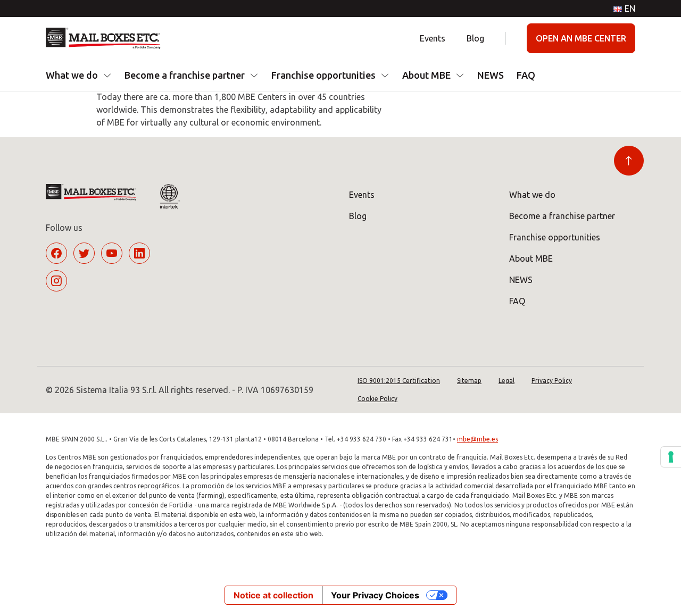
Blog (475, 38)
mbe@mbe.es (477, 439)
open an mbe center (581, 38)
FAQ (526, 75)
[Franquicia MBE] (107, 38)
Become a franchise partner (184, 75)
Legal (506, 380)
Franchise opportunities (323, 75)
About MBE (426, 75)
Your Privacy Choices (375, 595)
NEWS (490, 75)
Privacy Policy (551, 380)
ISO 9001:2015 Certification (399, 380)
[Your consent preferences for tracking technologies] (671, 457)
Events (432, 38)
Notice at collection (273, 595)
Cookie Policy (377, 398)
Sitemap (469, 380)
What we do (72, 75)
